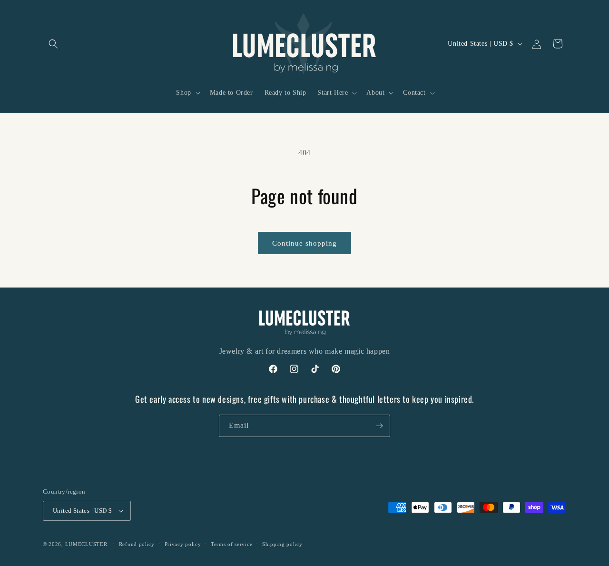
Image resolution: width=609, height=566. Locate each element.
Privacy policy (183, 544)
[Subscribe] (379, 426)
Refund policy (137, 544)
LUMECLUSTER (86, 544)
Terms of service (231, 544)
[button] (53, 43)
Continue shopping (304, 243)
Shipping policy (282, 544)
